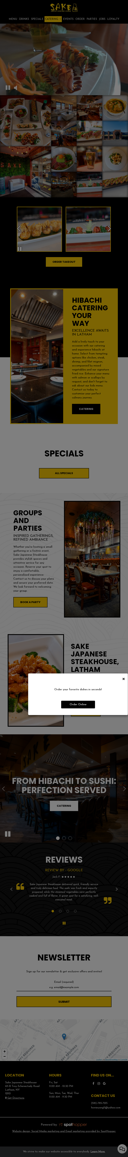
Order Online (78, 704)
